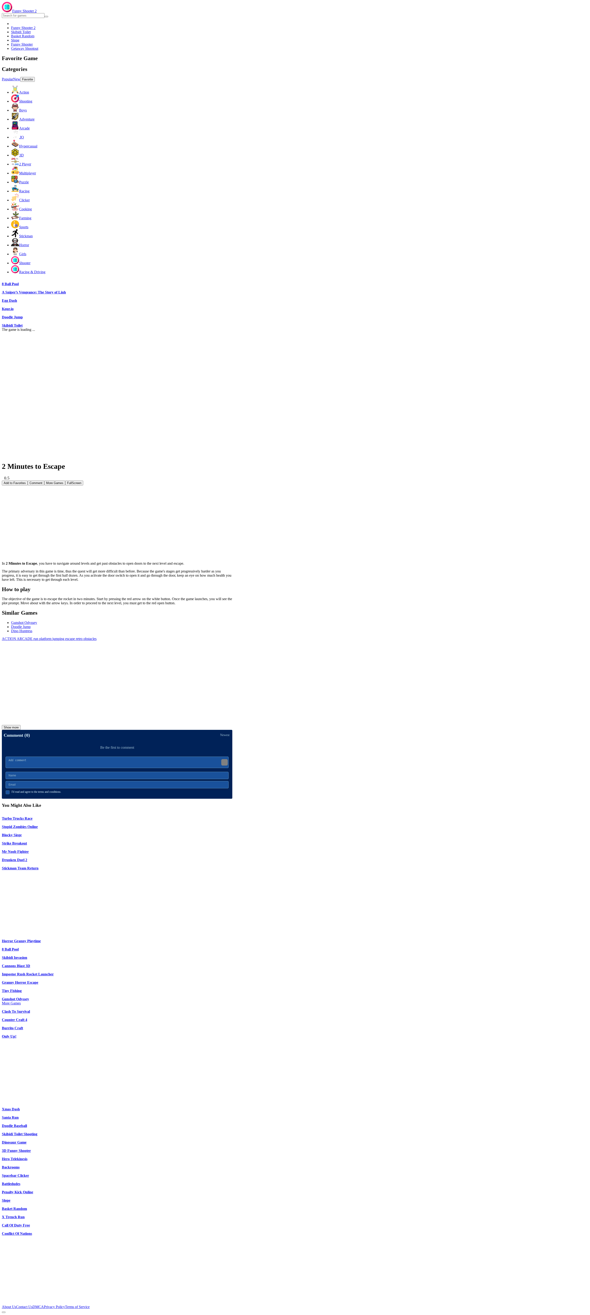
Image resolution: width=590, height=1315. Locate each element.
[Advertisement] (117, 517)
